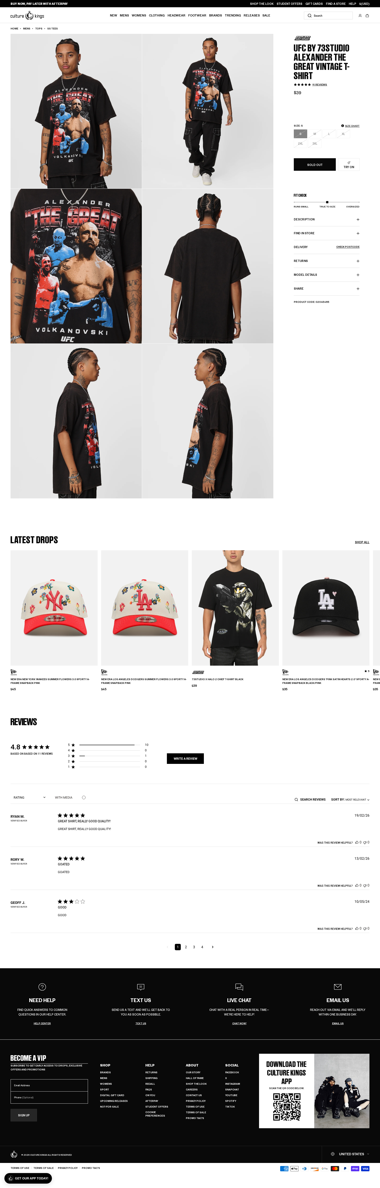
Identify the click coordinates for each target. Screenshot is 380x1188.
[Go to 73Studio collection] (305, 38)
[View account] (360, 15)
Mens (124, 15)
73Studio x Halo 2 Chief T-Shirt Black (217, 679)
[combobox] (328, 15)
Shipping (151, 1078)
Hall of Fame (195, 1078)
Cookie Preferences (155, 1113)
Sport (104, 1089)
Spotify (230, 1101)
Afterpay (151, 1101)
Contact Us (194, 1095)
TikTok (230, 1106)
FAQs (148, 1089)
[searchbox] (314, 799)
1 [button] (178, 947)
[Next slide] (369, 607)
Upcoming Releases (114, 1101)
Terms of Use (195, 1106)
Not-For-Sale (109, 1106)
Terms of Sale (196, 1112)
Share (298, 289)
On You (150, 1095)
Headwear (176, 15)
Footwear (197, 15)
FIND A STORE (336, 3)
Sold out (315, 165)
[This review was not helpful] (364, 842)
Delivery (327, 247)
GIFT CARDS (314, 3)
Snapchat (232, 1089)
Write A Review (185, 758)
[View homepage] (27, 15)
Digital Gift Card (112, 1095)
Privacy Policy (196, 1101)
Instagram (232, 1084)
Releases (252, 15)
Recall (150, 1084)
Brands (215, 15)
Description (304, 219)
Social (232, 1065)
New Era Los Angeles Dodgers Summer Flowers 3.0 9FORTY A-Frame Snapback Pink (143, 681)
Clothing (157, 15)
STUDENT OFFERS (289, 3)
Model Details (305, 275)
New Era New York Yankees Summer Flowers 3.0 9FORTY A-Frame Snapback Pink (50, 681)
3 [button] (194, 947)
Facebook (232, 1072)
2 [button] (186, 947)
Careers (192, 1089)
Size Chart (352, 126)
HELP (352, 3)
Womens (139, 15)
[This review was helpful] (356, 842)
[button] (367, 15)
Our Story (193, 1072)
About (192, 1065)
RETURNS (301, 261)
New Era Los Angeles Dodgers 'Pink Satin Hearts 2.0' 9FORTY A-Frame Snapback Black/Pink (325, 681)
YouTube (231, 1095)
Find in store (304, 233)
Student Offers (156, 1106)
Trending (233, 15)
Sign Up (24, 1115)
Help (150, 1065)
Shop (105, 1065)
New (113, 15)
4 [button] (202, 947)
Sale (266, 15)
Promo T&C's (195, 1118)
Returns (151, 1072)
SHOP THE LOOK (262, 3)
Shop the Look (196, 1084)
